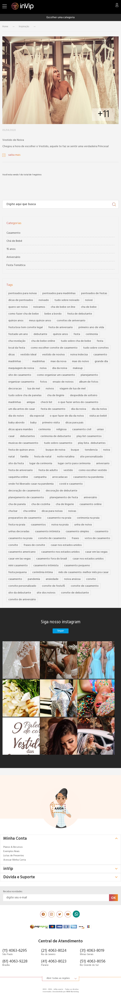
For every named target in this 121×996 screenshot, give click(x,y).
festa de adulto (48, 470)
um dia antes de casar (21, 409)
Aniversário (13, 257)
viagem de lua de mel (73, 388)
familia (24, 456)
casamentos (38, 524)
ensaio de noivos (63, 382)
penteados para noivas (22, 293)
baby (33, 422)
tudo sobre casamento (58, 443)
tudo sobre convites (96, 348)
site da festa (16, 463)
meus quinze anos (40, 320)
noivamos (39, 307)
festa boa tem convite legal (25, 327)
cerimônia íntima (42, 572)
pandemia (34, 579)
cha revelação (17, 341)
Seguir (60, 631)
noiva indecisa (79, 354)
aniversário (90, 497)
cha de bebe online (43, 341)
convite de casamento (52, 538)
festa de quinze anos (21, 450)
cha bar (12, 511)
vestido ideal (28, 354)
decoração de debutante (61, 490)
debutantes (27, 436)
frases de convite (34, 545)
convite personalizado (22, 586)
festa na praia (16, 524)
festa (77, 334)
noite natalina (65, 456)
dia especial (37, 416)
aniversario (102, 463)
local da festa (16, 348)
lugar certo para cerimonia (74, 463)
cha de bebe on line (63, 307)
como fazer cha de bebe (23, 314)
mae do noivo (80, 361)
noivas (72, 511)
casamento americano (22, 552)
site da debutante (19, 592)
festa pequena (17, 572)
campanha (40, 477)
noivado (44, 300)
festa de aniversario (60, 327)
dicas (11, 354)
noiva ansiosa (72, 579)
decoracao (15, 388)
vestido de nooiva (53, 354)
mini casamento (18, 565)
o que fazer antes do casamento (78, 402)
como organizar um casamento (56, 375)
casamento (100, 354)
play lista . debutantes (91, 443)
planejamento (89, 375)
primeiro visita (51, 422)
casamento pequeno (77, 565)
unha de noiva (83, 524)
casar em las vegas (96, 552)
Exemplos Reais (11, 851)
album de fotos (88, 382)
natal (11, 456)
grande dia (101, 361)
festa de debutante (79, 314)
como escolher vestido (93, 470)
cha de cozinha (40, 504)
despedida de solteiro (83, 395)
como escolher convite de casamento (54, 348)
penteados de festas (94, 293)
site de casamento (19, 375)
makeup (78, 368)
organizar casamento (21, 382)
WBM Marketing (72, 992)
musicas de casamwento (23, 443)
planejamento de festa (64, 497)
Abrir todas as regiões (58, 978)
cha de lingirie (55, 395)
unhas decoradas (18, 531)
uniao (100, 429)
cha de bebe (89, 307)
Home (5, 26)
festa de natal (42, 456)
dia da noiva (59, 368)
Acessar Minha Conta (14, 860)
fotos (43, 382)
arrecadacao (60, 477)
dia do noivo (16, 416)
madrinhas (14, 361)
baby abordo (16, 422)
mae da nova (58, 361)
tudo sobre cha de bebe (76, 341)
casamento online (91, 504)
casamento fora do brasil (51, 558)
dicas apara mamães (20, 429)
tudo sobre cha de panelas (24, 395)
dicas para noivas (52, 511)
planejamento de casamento (26, 497)
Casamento (13, 233)
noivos (50, 388)
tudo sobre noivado (67, 300)
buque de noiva (55, 450)
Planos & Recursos (13, 847)
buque (75, 450)
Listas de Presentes (13, 855)
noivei (89, 300)
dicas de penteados (20, 300)
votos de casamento (97, 538)
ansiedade (52, 579)
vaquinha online (18, 477)
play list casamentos (89, 436)
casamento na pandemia (88, 477)
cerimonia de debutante (55, 436)
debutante (40, 334)
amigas (31, 402)
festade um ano (18, 334)
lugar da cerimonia (40, 463)
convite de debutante (75, 592)
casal (11, 436)
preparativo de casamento (24, 518)
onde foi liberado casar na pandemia (31, 484)
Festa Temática (15, 265)
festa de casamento (53, 409)
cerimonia (92, 334)
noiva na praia (60, 524)
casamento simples (77, 531)
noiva (43, 368)
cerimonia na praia (88, 518)
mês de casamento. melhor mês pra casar (83, 572)
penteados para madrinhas (58, 293)
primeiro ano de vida (91, 327)
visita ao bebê (98, 416)
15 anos (10, 249)
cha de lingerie (65, 504)
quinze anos (15, 320)
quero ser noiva (18, 307)
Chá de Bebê (14, 241)
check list (46, 402)
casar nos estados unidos (66, 545)
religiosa (61, 429)
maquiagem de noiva (21, 368)
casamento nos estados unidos (60, 552)
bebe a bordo (53, 314)
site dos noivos (46, 592)
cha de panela (17, 504)
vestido (68, 470)
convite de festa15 (53, 586)
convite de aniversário (22, 599)
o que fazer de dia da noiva (67, 416)
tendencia (91, 450)
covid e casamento (71, 484)
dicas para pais (74, 422)
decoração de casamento (24, 490)
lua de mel (33, 388)
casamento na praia (59, 518)
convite (13, 545)
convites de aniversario (71, 320)
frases (75, 538)
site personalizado (91, 456)
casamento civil (81, 429)
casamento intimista (47, 531)
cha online (29, 511)
